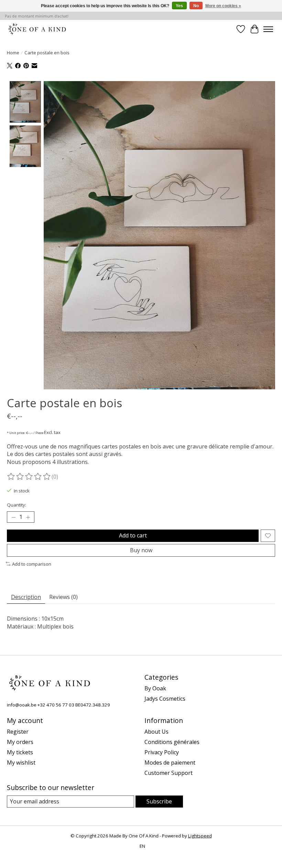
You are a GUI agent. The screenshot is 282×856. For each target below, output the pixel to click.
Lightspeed (200, 836)
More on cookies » (223, 5)
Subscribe (159, 801)
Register (18, 731)
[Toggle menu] (268, 29)
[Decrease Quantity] (13, 517)
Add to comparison (31, 564)
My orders (20, 742)
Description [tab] (26, 597)
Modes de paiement (169, 762)
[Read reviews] (29, 477)
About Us (156, 731)
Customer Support (168, 773)
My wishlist (21, 762)
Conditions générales (171, 742)
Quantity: (16, 505)
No (196, 5)
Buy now (141, 550)
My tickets (20, 752)
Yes (179, 5)
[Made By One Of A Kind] (37, 29)
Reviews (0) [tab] (63, 597)
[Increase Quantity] (27, 517)
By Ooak (155, 688)
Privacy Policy (161, 752)
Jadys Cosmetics (164, 698)
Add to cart (133, 535)
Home (13, 52)
